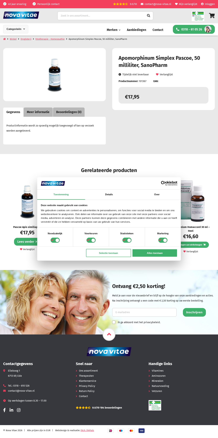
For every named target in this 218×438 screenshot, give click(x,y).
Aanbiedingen (136, 30)
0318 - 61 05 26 (191, 29)
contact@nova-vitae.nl (158, 4)
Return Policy (86, 391)
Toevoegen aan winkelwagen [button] (189, 245)
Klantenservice (87, 380)
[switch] (91, 240)
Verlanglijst (166, 74)
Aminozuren (158, 375)
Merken (112, 30)
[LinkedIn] (11, 410)
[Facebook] (4, 410)
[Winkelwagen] (212, 15)
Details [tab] (109, 194)
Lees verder (25, 242)
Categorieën (14, 29)
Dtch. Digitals (87, 430)
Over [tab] (157, 194)
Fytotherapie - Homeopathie (50, 39)
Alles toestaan (155, 252)
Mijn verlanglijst (188, 4)
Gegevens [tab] (13, 112)
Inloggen (210, 4)
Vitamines (157, 370)
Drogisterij (26, 39)
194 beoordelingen (110, 407)
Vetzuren (157, 391)
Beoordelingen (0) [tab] (68, 112)
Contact (158, 30)
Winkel (13, 39)
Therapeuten (86, 375)
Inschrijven (194, 312)
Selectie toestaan (108, 252)
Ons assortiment (88, 370)
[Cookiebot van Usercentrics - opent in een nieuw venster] (163, 183)
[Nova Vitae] (25, 15)
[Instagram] (18, 410)
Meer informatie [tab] (38, 112)
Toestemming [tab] (61, 194)
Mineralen (157, 380)
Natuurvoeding (160, 386)
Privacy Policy (87, 386)
